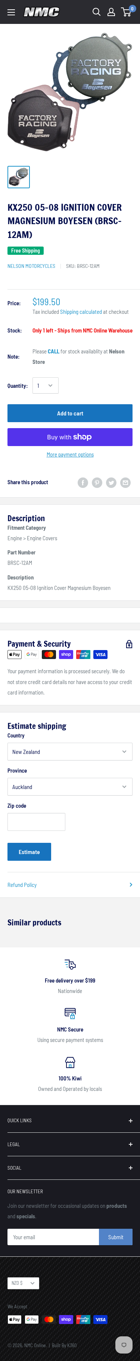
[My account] (111, 12)
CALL (53, 351)
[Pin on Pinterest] (97, 482)
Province (17, 770)
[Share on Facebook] (83, 482)
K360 (72, 1345)
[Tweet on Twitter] (111, 482)
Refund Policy (22, 884)
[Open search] (97, 12)
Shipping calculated (81, 311)
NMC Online (35, 1345)
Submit (116, 1237)
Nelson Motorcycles (31, 266)
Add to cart (70, 413)
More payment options (70, 454)
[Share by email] (125, 482)
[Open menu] (11, 12)
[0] (126, 11)
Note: (13, 356)
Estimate (29, 851)
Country (16, 735)
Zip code (16, 805)
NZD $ (17, 1283)
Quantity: (17, 385)
